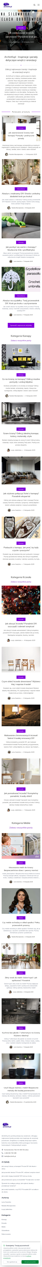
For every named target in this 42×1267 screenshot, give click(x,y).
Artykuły (5, 1162)
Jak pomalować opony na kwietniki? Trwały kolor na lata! (21, 1180)
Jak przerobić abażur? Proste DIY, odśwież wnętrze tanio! (21, 1172)
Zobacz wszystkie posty (21, 340)
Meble (21, 863)
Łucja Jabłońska (7, 1209)
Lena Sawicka (6, 1202)
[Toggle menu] (39, 5)
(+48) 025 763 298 (10, 1153)
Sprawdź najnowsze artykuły (21, 325)
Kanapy (21, 128)
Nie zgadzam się (12, 1262)
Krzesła (21, 28)
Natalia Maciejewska (8, 1206)
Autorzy (5, 1197)
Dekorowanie (6, 1234)
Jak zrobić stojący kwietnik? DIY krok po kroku (17, 1176)
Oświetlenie (21, 189)
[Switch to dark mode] (34, 5)
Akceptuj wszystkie (30, 1262)
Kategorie (6, 1215)
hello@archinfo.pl (10, 1156)
